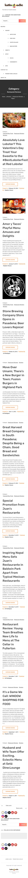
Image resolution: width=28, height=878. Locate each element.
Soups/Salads (14, 42)
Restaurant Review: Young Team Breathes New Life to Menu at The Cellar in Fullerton (13, 636)
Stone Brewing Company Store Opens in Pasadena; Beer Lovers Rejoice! (13, 319)
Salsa (11, 58)
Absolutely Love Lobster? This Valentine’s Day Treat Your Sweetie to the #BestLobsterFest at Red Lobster (15, 152)
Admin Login (9, 859)
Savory (7, 30)
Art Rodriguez (6, 353)
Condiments (13, 61)
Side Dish (12, 38)
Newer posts (19, 808)
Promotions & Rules (11, 73)
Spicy (7, 54)
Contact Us (4, 69)
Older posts (8, 805)
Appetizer (13, 34)
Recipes (3, 26)
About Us (3, 77)
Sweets (7, 50)
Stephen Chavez (9, 190)
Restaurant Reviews (19, 133)
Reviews (5, 135)
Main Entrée (13, 46)
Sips (6, 65)
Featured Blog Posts (8, 133)
